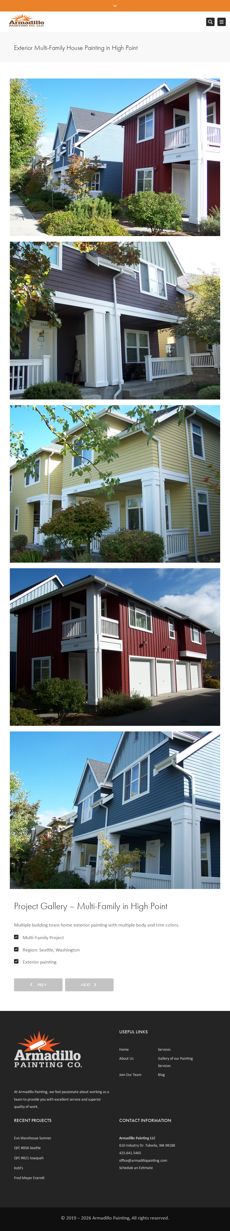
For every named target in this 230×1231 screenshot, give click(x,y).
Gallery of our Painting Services (175, 1062)
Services (164, 1049)
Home (124, 1049)
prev (40, 985)
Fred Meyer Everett (29, 1177)
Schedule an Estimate (136, 1167)
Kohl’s (18, 1167)
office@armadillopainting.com (143, 1160)
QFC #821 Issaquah (28, 1157)
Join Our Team (130, 1074)
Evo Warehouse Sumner (32, 1137)
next (87, 985)
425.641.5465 (130, 1152)
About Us (126, 1058)
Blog (161, 1074)
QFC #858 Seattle (27, 1147)
